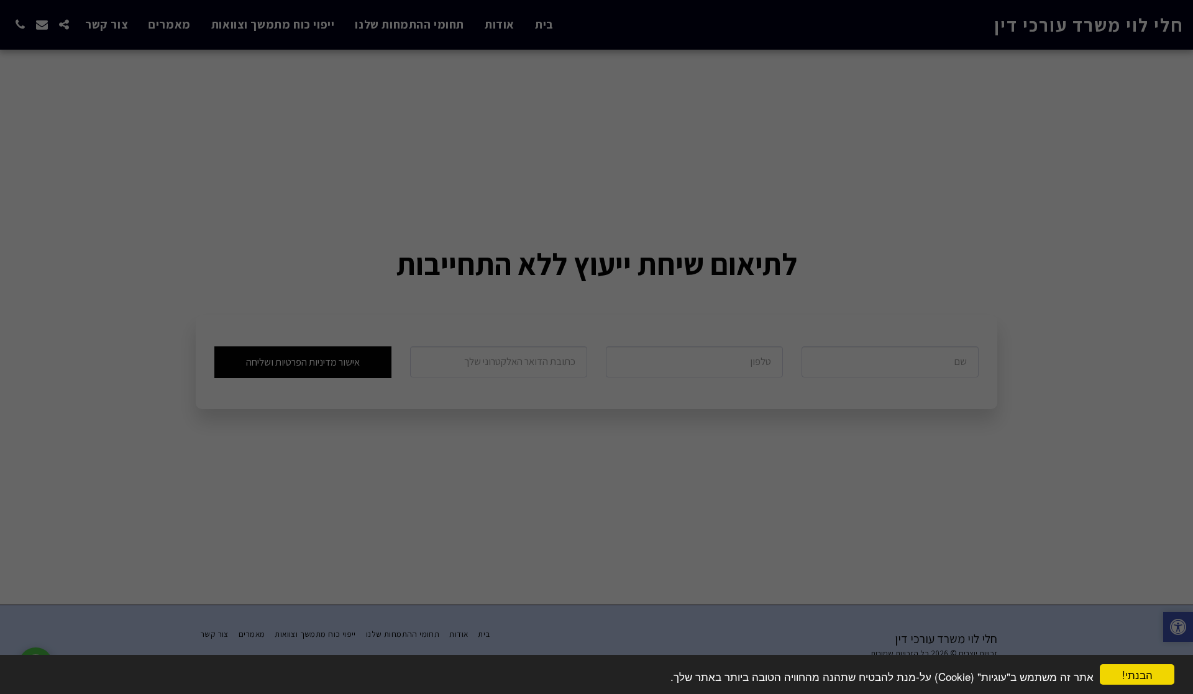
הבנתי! (1137, 674)
